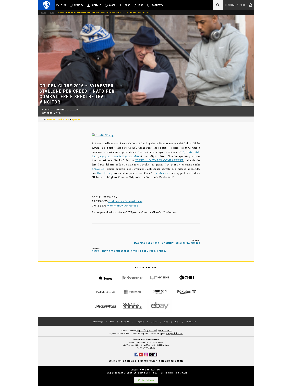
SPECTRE (98, 169)
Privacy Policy (147, 361)
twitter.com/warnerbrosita (122, 205)
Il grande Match (131, 156)
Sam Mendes (160, 173)
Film (63, 5)
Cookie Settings (146, 380)
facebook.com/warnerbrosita (125, 201)
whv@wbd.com (174, 333)
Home (43, 13)
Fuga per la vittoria (110, 156)
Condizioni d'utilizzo (122, 361)
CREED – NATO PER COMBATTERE (159, 160)
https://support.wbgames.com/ (154, 330)
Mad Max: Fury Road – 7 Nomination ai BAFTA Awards (167, 243)
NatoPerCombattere (58, 119)
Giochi (112, 5)
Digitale (96, 5)
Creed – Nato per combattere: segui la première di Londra (129, 251)
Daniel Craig (104, 173)
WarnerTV (157, 5)
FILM (58, 113)
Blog (127, 5)
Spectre (76, 119)
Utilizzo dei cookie (171, 361)
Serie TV (78, 5)
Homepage (98, 321)
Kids (140, 5)
